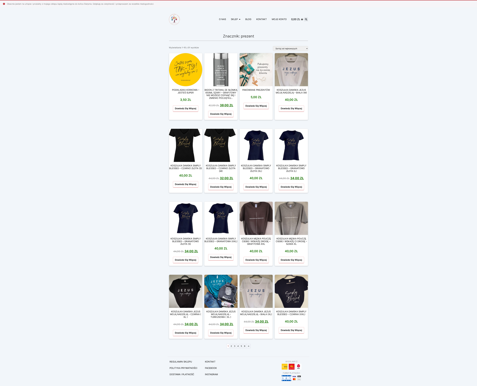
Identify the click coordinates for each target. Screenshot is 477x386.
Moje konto (279, 19)
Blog (248, 19)
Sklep (234, 19)
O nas (222, 19)
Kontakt (261, 19)
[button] (306, 19)
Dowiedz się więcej (185, 108)
